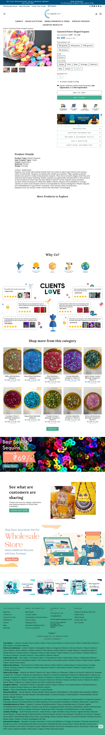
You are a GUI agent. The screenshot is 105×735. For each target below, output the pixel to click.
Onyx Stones (71, 712)
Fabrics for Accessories (83, 677)
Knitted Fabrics (89, 685)
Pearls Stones (35, 714)
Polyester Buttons (93, 699)
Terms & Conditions (32, 628)
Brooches (84, 702)
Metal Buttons (18, 699)
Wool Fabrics (21, 650)
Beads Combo (16, 697)
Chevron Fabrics (32, 667)
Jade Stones (45, 712)
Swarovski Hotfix (48, 709)
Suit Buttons (49, 699)
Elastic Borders (20, 729)
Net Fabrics (51, 653)
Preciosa (36, 709)
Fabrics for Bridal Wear (80, 675)
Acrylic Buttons (78, 699)
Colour (61, 61)
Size (59, 54)
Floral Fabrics (27, 665)
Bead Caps (8, 719)
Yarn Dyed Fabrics (73, 685)
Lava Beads (68, 714)
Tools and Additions (55, 721)
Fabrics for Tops (43, 672)
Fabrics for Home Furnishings (55, 675)
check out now (19, 510)
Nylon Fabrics (64, 653)
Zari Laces (84, 726)
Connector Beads (78, 716)
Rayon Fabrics (90, 648)
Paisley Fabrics (17, 667)
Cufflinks (75, 702)
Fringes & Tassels (72, 721)
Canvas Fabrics (26, 655)
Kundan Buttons (27, 702)
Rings (28, 709)
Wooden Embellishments (68, 709)
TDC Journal (79, 623)
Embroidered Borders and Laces (33, 724)
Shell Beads (62, 692)
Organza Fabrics (61, 648)
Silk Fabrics (48, 650)
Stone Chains (24, 707)
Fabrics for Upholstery (32, 675)
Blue (76, 64)
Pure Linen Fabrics (55, 643)
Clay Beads (74, 692)
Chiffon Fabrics (35, 650)
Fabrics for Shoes (19, 680)
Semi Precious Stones (29, 712)
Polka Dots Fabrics (42, 665)
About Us (6, 612)
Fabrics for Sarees (54, 682)
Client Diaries (79, 617)
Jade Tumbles (58, 712)
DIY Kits (42, 719)
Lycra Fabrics (76, 653)
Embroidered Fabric (54, 658)
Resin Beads (50, 692)
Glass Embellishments (67, 704)
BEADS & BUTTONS (33, 21)
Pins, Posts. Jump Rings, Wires (43, 716)
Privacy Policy (30, 620)
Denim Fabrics (53, 655)
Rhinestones (95, 707)
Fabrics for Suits (38, 682)
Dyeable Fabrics (44, 685)
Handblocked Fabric (12, 660)
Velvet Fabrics (22, 653)
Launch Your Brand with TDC (84, 612)
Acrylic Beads (25, 692)
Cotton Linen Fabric (72, 643)
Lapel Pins (94, 702)
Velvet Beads (72, 694)
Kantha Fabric (75, 660)
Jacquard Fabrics (88, 650)
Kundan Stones (94, 716)
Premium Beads (22, 645)
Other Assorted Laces (54, 729)
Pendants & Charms (83, 714)
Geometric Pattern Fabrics (68, 667)
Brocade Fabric (60, 660)
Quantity (62, 74)
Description (79, 129)
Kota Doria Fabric (17, 663)
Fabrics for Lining (22, 682)
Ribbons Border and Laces (53, 726)
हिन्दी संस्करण (52, 6)
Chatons (21, 709)
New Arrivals (24, 6)
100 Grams (63, 50)
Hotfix (86, 707)
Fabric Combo (9, 687)
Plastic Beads (38, 692)
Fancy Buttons (55, 702)
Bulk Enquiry (29, 612)
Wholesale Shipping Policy (35, 625)
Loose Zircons (10, 709)
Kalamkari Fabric (71, 658)
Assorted (77, 69)
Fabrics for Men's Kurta (73, 680)
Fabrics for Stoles (54, 680)
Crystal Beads (46, 689)
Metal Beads (15, 694)
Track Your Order (38, 6)
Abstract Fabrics (48, 667)
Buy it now (79, 97)
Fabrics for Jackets (63, 677)
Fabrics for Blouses (59, 672)
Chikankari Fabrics (88, 658)
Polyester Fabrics (37, 653)
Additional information (79, 145)
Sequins (29, 704)
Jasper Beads (22, 714)
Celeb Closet (79, 615)
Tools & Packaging (30, 719)
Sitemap (6, 628)
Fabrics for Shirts (27, 672)
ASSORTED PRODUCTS (52, 25)
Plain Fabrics (57, 665)
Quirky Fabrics (87, 667)
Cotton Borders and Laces (84, 724)
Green (68, 69)
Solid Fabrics (69, 665)
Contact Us (7, 615)
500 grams (88, 45)
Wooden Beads (43, 694)
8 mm (61, 57)
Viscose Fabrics (76, 648)
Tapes (41, 729)
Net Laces (32, 729)
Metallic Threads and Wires (33, 721)
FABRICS (19, 21)
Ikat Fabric (23, 658)
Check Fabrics (83, 665)
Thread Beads (85, 694)
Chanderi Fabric (37, 658)
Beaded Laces (72, 726)
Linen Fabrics (9, 650)
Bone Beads (85, 692)
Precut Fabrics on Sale (26, 687)
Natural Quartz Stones (52, 714)
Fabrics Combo (21, 643)
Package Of (64, 42)
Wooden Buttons (11, 702)
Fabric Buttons (41, 702)
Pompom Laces (33, 726)
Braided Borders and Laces (60, 724)
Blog (4, 625)
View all (52, 429)
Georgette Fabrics (44, 648)
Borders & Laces (10, 724)
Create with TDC (80, 620)
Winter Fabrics (44, 687)
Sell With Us (7, 620)
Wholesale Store (10, 6)
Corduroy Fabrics (10, 655)
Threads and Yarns (89, 721)
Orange (84, 64)
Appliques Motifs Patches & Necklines (66, 707)
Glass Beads (33, 689)
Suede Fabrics (90, 653)
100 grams (63, 45)
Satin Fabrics (59, 650)
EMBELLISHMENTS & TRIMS (57, 21)
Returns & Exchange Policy (79, 137)
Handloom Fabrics (28, 685)
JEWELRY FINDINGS (81, 21)
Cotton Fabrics (28, 648)
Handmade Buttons (34, 699)
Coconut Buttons (63, 699)
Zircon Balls (8, 716)
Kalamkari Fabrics (90, 643)
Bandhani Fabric (29, 660)
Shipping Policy (31, 623)
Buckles (66, 702)
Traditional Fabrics (11, 670)
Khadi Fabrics (9, 653)
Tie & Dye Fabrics (45, 660)
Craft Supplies (86, 709)
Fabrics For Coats (28, 677)
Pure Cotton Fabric (37, 643)
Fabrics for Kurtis (76, 672)
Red (60, 69)
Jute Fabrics (40, 655)
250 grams (75, 45)
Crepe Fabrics (73, 650)
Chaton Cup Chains (40, 707)
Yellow (61, 64)
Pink (69, 64)
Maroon (93, 64)
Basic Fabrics (58, 685)
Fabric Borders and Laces (14, 726)
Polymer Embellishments (46, 704)
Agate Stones (84, 712)
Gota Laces (95, 726)
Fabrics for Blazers (45, 677)
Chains (81, 704)
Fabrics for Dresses (93, 672)
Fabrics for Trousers (13, 675)
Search (6, 623)
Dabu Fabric (87, 660)
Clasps (97, 714)
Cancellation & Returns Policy (36, 617)
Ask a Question (79, 141)
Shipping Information (79, 133)
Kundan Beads (29, 694)
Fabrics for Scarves (36, 680)
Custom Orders (31, 615)
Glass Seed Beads (18, 689)
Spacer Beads (63, 716)
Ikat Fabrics (8, 645)
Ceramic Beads (58, 694)
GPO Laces (8, 729)
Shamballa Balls (22, 716)
